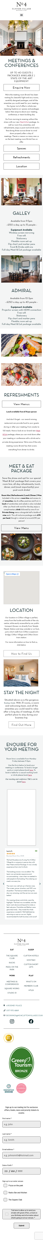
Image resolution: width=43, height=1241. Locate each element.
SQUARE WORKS (12, 988)
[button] (22, 15)
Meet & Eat (24, 122)
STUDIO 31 (12, 993)
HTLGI (31, 990)
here (31, 770)
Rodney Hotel (9, 703)
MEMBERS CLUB (31, 986)
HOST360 (31, 960)
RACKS (12, 962)
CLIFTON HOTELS (31, 955)
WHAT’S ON (31, 981)
